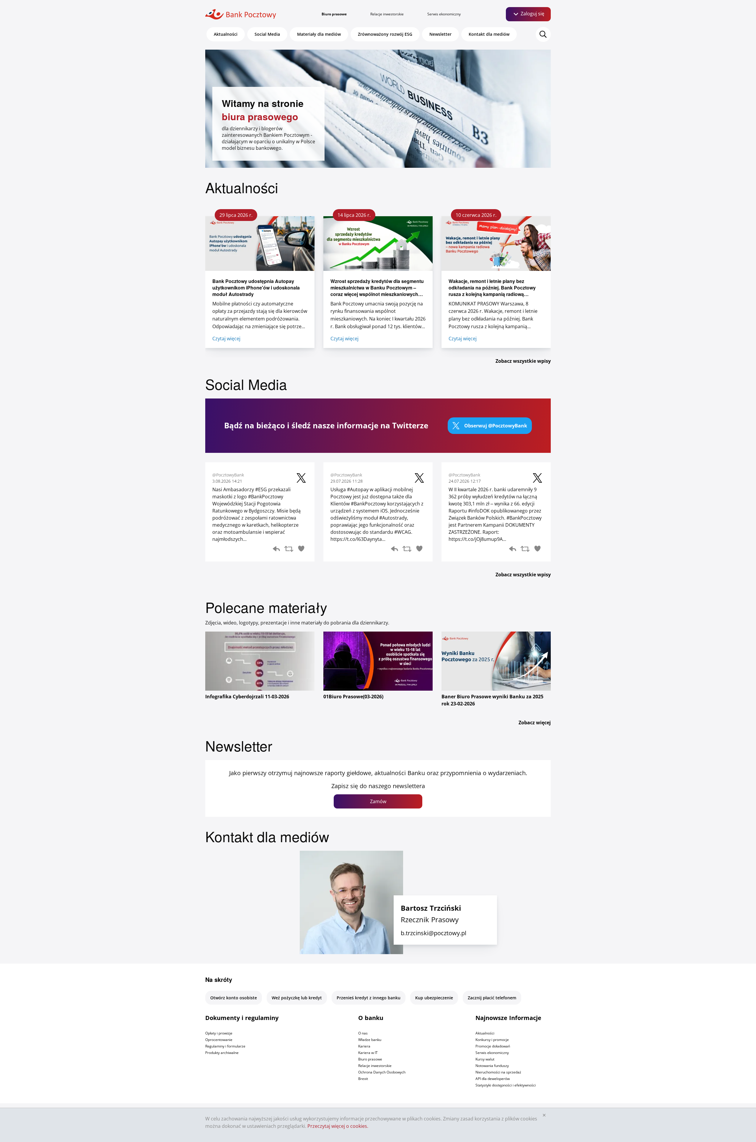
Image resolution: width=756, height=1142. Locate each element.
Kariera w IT (368, 1052)
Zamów (378, 801)
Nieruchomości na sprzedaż (498, 1072)
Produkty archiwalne (222, 1052)
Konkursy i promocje (492, 1039)
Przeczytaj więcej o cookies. (337, 1126)
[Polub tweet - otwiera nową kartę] (301, 550)
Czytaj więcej (226, 338)
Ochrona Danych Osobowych (381, 1072)
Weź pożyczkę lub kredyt (297, 998)
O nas (363, 1033)
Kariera (364, 1046)
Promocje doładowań (492, 1046)
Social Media (267, 34)
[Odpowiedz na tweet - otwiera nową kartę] (276, 550)
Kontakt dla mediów (489, 34)
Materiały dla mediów (319, 34)
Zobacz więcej (535, 722)
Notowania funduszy (492, 1065)
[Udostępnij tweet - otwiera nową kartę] (289, 550)
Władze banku (369, 1039)
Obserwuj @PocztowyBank (495, 425)
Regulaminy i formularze (225, 1046)
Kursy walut (484, 1059)
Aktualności (225, 34)
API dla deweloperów (492, 1078)
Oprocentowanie (218, 1039)
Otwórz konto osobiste (233, 998)
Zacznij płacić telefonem (492, 998)
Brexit (363, 1078)
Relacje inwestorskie (387, 14)
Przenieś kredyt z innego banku (368, 998)
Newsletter (440, 34)
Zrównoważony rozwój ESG (385, 34)
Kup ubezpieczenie (434, 998)
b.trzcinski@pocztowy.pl (433, 933)
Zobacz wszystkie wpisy (523, 361)
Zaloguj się (531, 13)
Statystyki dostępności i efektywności (505, 1085)
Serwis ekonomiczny (444, 14)
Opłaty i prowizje (218, 1033)
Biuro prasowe (334, 14)
